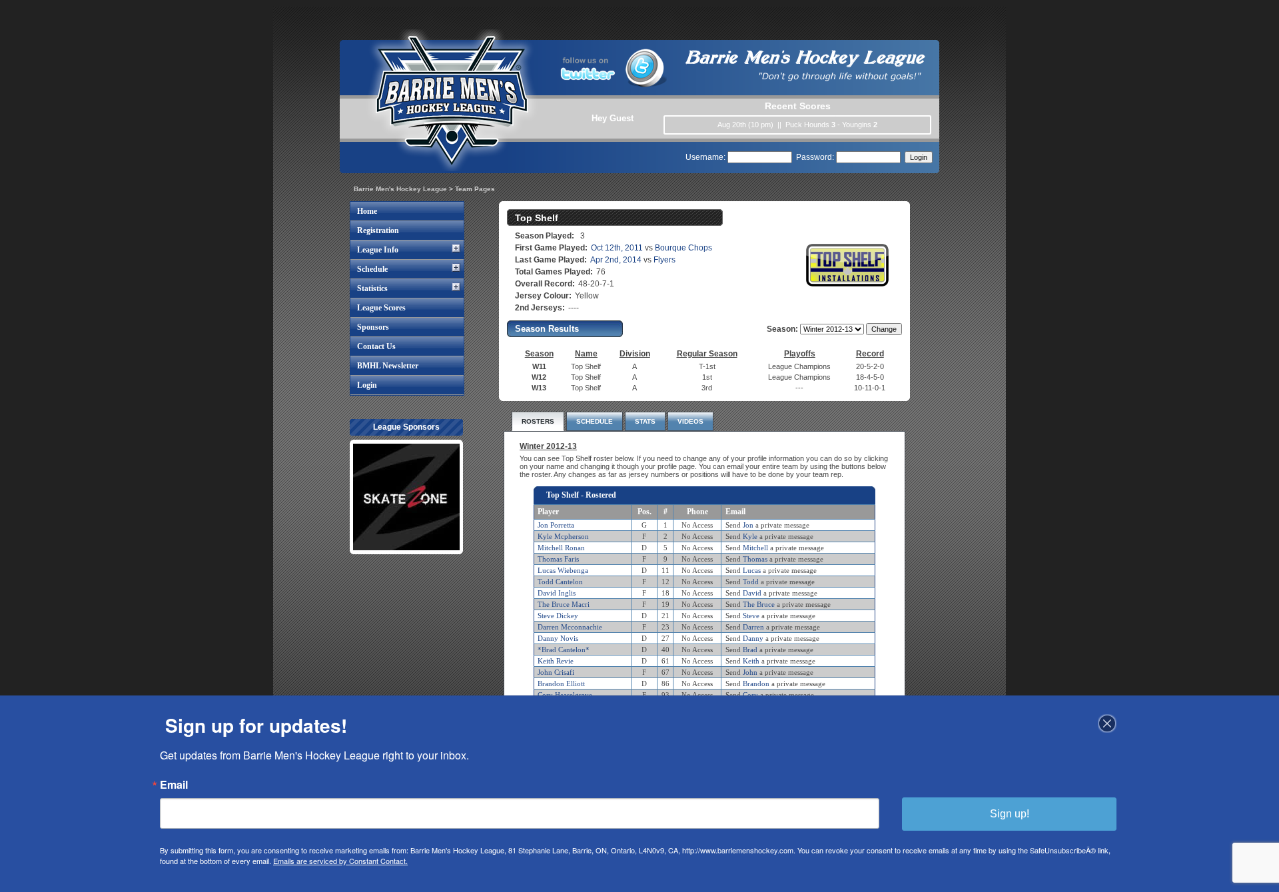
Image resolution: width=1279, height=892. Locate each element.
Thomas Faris (558, 559)
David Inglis (557, 593)
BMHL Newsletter (387, 365)
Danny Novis (558, 638)
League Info (377, 249)
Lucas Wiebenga (563, 570)
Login (367, 385)
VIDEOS (690, 421)
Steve (751, 616)
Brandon (756, 683)
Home (367, 211)
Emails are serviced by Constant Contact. (340, 860)
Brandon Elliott (561, 683)
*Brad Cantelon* (564, 650)
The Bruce (759, 604)
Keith (751, 661)
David (752, 593)
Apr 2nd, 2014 (615, 259)
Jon (748, 525)
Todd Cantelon (560, 582)
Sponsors (373, 327)
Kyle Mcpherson (563, 536)
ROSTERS (538, 421)
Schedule (372, 269)
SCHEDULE (594, 421)
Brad (750, 650)
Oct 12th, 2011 (617, 247)
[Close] (1107, 723)
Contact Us (376, 346)
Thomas (755, 559)
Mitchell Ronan (561, 548)
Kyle (750, 536)
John (750, 672)
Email (174, 784)
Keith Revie (556, 661)
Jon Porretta (556, 525)
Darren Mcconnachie (570, 627)
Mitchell (755, 548)
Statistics (372, 288)
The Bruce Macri (564, 604)
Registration (378, 230)
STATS (645, 421)
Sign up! (1009, 813)
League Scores (381, 307)
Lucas (752, 570)
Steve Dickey (558, 616)
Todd (751, 582)
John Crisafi (556, 672)
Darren (753, 627)
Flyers (664, 259)
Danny (753, 638)
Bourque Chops (683, 247)
